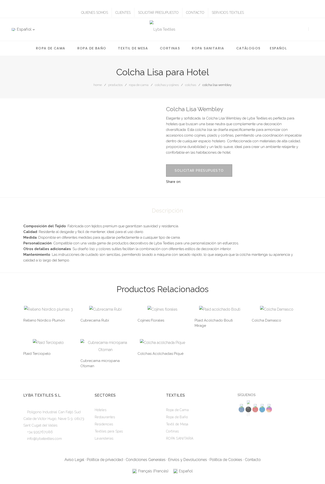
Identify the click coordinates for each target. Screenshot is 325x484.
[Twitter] (208, 181)
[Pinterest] (217, 181)
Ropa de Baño (91, 48)
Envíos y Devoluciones (187, 459)
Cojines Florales (151, 320)
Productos (115, 85)
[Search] (302, 29)
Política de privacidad (105, 459)
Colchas (190, 85)
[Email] (225, 181)
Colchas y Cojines (167, 85)
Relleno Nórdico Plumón (44, 320)
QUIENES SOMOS (94, 12)
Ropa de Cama (50, 48)
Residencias (104, 424)
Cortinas (170, 48)
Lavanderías (104, 438)
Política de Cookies (226, 459)
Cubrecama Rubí (94, 320)
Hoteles (100, 410)
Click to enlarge (151, 113)
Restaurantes (105, 417)
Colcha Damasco (266, 320)
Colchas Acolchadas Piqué (160, 353)
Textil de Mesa (133, 48)
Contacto (253, 459)
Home (98, 85)
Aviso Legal (74, 459)
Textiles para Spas (109, 431)
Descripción (167, 210)
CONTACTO (195, 12)
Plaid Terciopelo (37, 353)
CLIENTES (123, 12)
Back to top (314, 471)
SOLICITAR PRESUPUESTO (158, 12)
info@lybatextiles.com (44, 439)
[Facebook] (200, 181)
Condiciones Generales (146, 459)
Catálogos (248, 48)
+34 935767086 (40, 432)
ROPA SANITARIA (208, 48)
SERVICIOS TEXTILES (228, 12)
